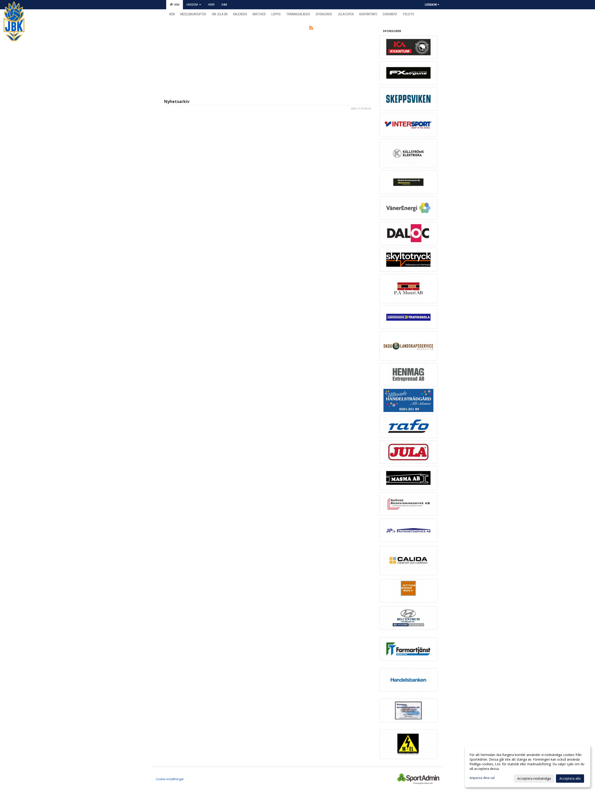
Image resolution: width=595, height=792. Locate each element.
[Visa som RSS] (311, 29)
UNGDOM (192, 4)
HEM (175, 4)
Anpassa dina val (482, 778)
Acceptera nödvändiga (534, 778)
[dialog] (527, 766)
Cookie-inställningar (170, 779)
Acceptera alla (570, 778)
